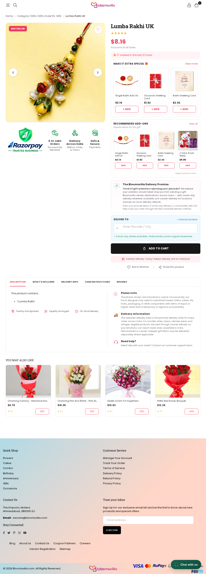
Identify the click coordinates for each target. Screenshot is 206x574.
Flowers (8, 458)
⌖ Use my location (187, 219)
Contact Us (42, 543)
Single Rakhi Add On (126, 95)
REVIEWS (122, 281)
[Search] (15, 5)
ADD (123, 165)
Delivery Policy (112, 473)
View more (191, 63)
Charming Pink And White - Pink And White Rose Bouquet (78, 400)
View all (193, 123)
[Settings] (189, 5)
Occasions (10, 488)
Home (9, 16)
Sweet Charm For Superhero (123, 400)
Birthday (8, 473)
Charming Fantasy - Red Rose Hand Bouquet (28, 400)
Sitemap (65, 549)
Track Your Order (114, 463)
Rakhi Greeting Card (184, 95)
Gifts (6, 483)
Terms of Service (114, 468)
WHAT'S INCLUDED (43, 281)
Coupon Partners (64, 543)
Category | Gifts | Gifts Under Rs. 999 (39, 16)
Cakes (7, 463)
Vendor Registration (42, 549)
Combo (8, 468)
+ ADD (127, 109)
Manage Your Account (117, 458)
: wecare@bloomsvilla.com (29, 518)
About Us (25, 543)
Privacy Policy (112, 483)
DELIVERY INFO (69, 281)
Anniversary (11, 478)
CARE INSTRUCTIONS (97, 281)
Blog (12, 543)
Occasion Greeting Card (155, 97)
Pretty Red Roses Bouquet (171, 400)
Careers (85, 543)
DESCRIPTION (18, 281)
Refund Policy (112, 478)
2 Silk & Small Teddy (186, 154)
